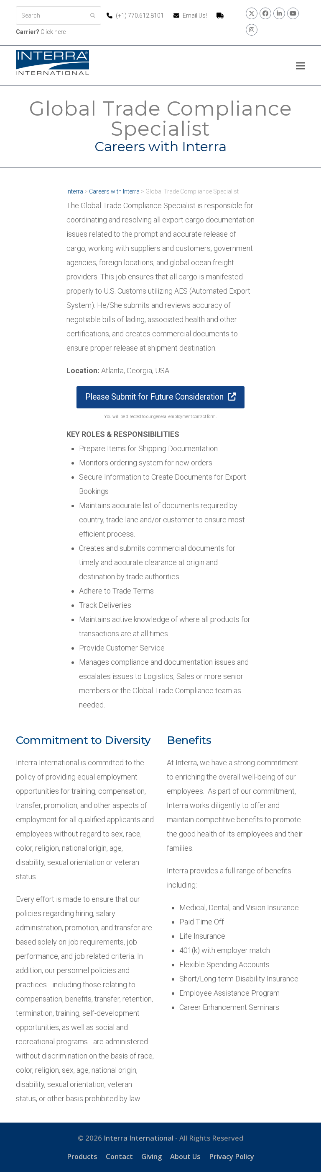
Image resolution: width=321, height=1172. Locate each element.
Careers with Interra (114, 191)
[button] (300, 65)
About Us (185, 1156)
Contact (119, 1156)
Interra (74, 191)
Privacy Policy (231, 1156)
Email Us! (195, 15)
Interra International (138, 1138)
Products (82, 1156)
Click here (41, 31)
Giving (151, 1156)
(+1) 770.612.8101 (140, 15)
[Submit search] (92, 15)
